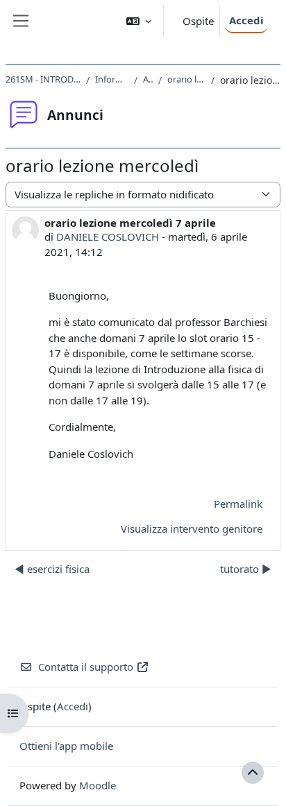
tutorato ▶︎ (245, 569)
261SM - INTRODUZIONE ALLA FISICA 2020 (43, 79)
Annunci (148, 79)
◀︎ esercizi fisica (52, 569)
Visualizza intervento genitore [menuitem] (191, 528)
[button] (138, 21)
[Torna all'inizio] (253, 773)
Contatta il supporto (85, 667)
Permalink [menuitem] (238, 504)
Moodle (97, 785)
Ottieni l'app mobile (66, 746)
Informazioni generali (111, 79)
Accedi (246, 20)
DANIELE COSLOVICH (107, 236)
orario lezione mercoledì (186, 79)
